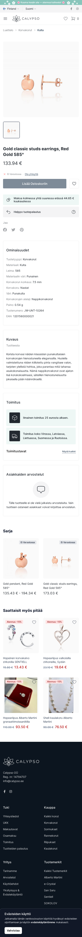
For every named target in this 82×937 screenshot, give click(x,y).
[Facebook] (71, 9)
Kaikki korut (51, 816)
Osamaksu (9, 835)
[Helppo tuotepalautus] (73, 212)
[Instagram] (77, 9)
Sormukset (50, 829)
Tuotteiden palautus (15, 848)
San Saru (49, 890)
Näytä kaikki (69, 451)
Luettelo (8, 30)
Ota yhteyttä (31, 174)
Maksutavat (10, 829)
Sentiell (48, 896)
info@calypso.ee (13, 781)
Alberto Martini (53, 877)
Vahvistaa (13, 930)
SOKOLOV (50, 903)
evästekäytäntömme (43, 922)
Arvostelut (9, 877)
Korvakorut (25, 30)
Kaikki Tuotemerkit (55, 870)
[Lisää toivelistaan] (34, 622)
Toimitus (8, 842)
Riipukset (49, 842)
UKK (5, 822)
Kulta (40, 30)
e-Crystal (49, 883)
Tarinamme (10, 870)
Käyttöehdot (10, 883)
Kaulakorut (50, 848)
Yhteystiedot (11, 816)
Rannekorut (51, 835)
